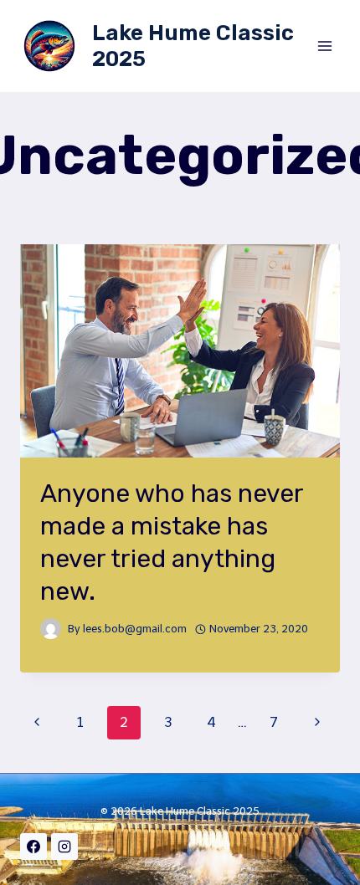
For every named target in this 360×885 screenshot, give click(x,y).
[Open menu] (324, 46)
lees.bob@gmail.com (135, 628)
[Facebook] (33, 846)
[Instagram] (64, 846)
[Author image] (50, 628)
